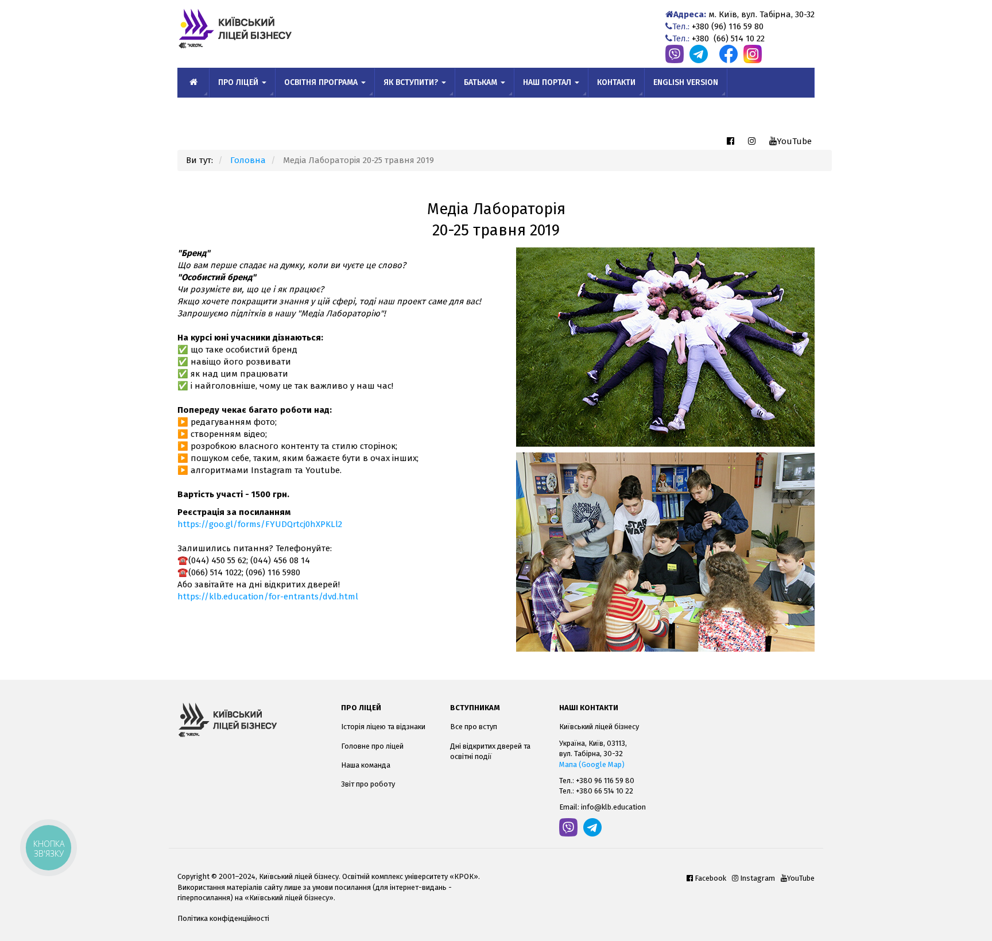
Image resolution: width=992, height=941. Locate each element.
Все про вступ (473, 726)
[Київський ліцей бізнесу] (250, 720)
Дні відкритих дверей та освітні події (490, 751)
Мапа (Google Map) (592, 764)
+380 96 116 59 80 (605, 780)
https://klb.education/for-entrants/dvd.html (267, 596)
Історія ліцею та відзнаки (383, 726)
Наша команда (365, 765)
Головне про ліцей (372, 746)
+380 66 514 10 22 (604, 791)
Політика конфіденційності (223, 918)
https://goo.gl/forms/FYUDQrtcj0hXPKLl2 (259, 524)
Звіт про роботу (368, 784)
